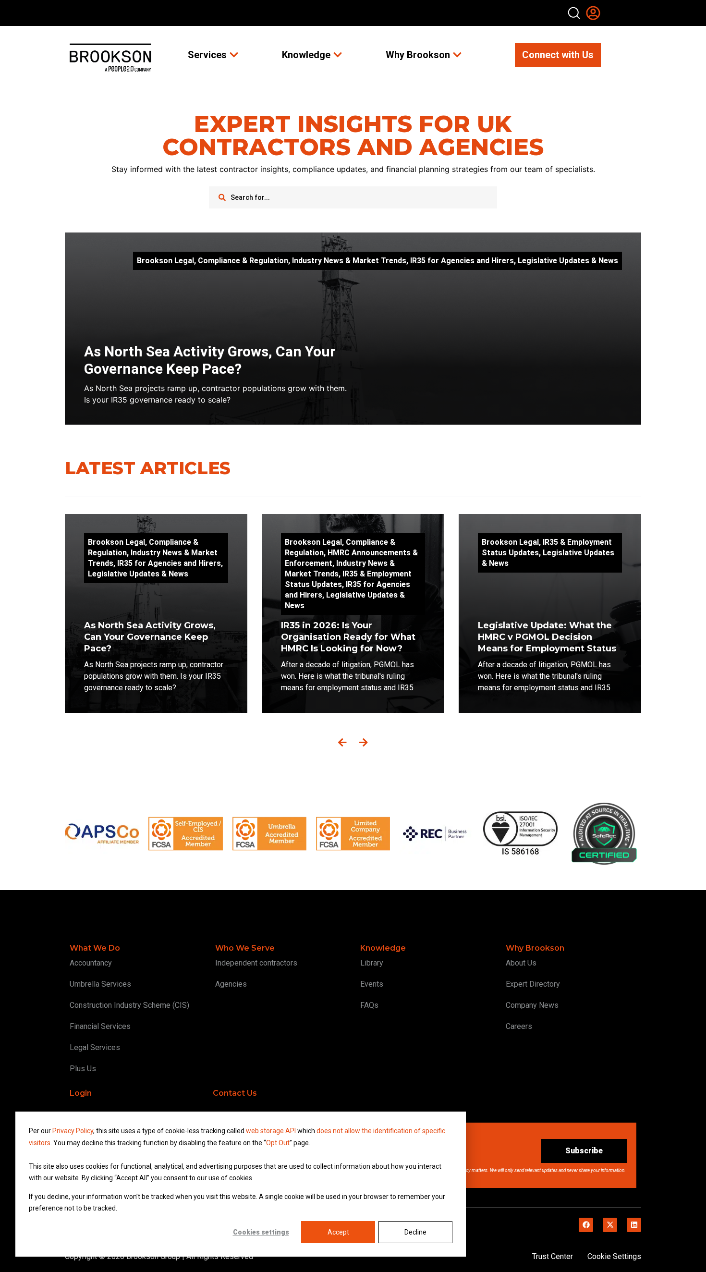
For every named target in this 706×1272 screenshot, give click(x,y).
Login (81, 1093)
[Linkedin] (634, 1225)
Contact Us (235, 1093)
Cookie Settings (614, 1256)
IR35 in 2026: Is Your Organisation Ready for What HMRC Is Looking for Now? (348, 637)
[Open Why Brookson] (457, 55)
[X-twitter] (610, 1225)
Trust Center (552, 1256)
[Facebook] (586, 1225)
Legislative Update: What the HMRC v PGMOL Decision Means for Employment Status (548, 637)
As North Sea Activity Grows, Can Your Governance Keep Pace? (210, 360)
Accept (338, 1232)
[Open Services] (234, 55)
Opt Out (278, 1143)
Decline (415, 1232)
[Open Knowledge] (337, 55)
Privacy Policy (72, 1131)
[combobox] (353, 197)
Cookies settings (261, 1232)
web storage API (271, 1131)
